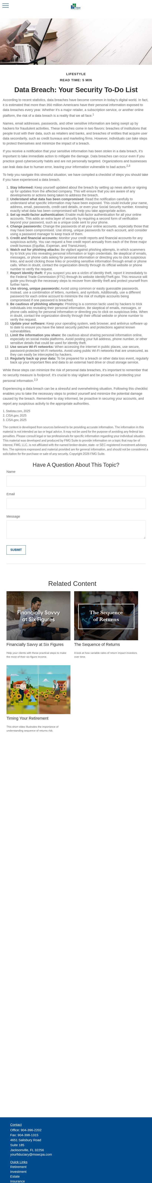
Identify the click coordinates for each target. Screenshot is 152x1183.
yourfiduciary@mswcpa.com (31, 1154)
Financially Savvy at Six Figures (35, 644)
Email (10, 494)
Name (10, 472)
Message (13, 516)
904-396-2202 (31, 1130)
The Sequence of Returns (97, 644)
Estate (15, 1176)
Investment (18, 1172)
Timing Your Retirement (27, 718)
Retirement (18, 1167)
